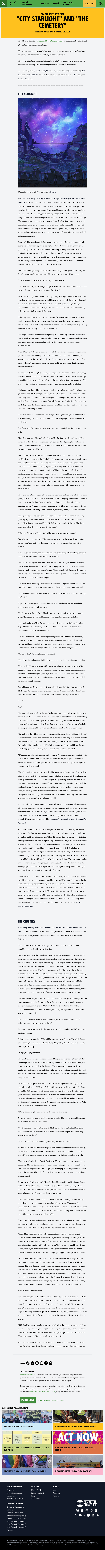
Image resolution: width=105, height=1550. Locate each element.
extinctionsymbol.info (34, 1546)
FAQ (33, 1495)
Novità (56, 3)
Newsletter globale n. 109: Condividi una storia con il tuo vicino (26, 1449)
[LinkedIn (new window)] (93, 1515)
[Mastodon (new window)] (88, 1515)
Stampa (56, 1495)
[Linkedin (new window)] (50, 1363)
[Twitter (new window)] (32, 1363)
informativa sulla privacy (16, 1515)
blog (54, 1490)
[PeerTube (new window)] (76, 1515)
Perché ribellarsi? (27, 3)
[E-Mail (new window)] (41, 1363)
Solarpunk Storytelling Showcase (49, 41)
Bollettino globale (14, 1498)
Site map (10, 1530)
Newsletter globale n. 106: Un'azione (19, 1426)
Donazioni (89, 3)
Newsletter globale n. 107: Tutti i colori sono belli (25, 1471)
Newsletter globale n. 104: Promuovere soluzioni (75, 1426)
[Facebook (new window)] (28, 1363)
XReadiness (35, 1498)
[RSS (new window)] (97, 1515)
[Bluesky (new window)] (37, 1363)
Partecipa (45, 3)
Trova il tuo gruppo (68, 3)
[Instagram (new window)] (46, 1363)
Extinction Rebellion (27, 1375)
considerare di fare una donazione (51, 1401)
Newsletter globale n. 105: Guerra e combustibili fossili (75, 1449)
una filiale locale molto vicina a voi (42, 1392)
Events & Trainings (14, 1507)
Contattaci (11, 1509)
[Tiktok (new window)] (96, 1510)
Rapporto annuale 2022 (16, 1518)
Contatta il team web (15, 1512)
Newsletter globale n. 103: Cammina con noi (73, 1471)
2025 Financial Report (15, 1527)
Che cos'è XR (12, 3)
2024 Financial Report (15, 1524)
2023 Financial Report (15, 1521)
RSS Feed (56, 1493)
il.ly (42, 1546)
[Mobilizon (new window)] (91, 1510)
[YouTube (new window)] (80, 1515)
